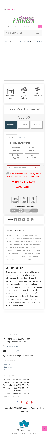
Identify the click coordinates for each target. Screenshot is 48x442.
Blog (5, 370)
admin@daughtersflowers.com (18, 351)
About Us (7, 364)
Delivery (11, 137)
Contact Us (7, 367)
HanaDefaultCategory (20, 41)
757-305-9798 (12, 346)
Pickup (22, 137)
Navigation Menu (14, 33)
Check (36, 167)
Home (6, 41)
